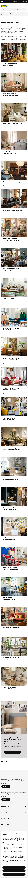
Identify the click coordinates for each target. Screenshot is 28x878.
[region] (14, 854)
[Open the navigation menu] (25, 5)
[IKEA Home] (4, 6)
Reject (14, 870)
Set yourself (14, 874)
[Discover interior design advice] (14, 717)
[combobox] (13, 9)
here (21, 859)
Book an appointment (21, 39)
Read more (3, 783)
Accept (14, 867)
